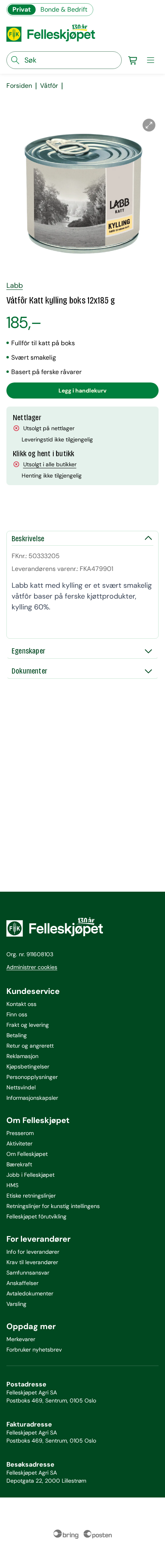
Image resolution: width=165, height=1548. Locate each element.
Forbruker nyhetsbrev (34, 1349)
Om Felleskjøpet (27, 1153)
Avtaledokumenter (29, 1293)
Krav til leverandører (32, 1262)
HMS (12, 1185)
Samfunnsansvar (27, 1272)
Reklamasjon (22, 1056)
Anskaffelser (22, 1283)
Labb (14, 285)
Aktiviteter (19, 1143)
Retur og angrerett (30, 1045)
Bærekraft (19, 1164)
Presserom (20, 1133)
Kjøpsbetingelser (27, 1066)
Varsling (16, 1303)
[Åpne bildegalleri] (149, 125)
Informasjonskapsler (32, 1097)
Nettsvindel (21, 1087)
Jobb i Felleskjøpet (30, 1174)
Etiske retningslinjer (31, 1195)
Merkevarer (20, 1339)
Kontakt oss (21, 1004)
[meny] (151, 60)
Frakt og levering (27, 1024)
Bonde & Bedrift (63, 9)
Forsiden (19, 86)
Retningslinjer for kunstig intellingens (53, 1206)
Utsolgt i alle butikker (49, 464)
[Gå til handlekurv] (133, 60)
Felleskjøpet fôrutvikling (36, 1216)
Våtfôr (49, 86)
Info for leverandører (32, 1251)
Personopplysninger (32, 1077)
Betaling (16, 1035)
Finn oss (16, 1014)
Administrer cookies (31, 967)
